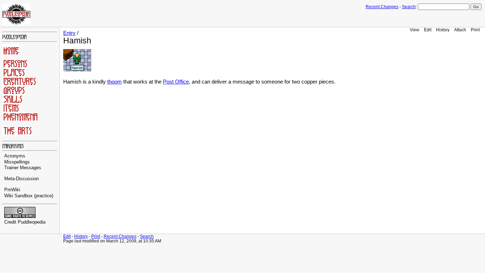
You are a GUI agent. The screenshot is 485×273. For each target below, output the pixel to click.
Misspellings (17, 162)
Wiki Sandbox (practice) (28, 195)
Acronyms (14, 156)
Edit (427, 29)
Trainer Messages (22, 167)
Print (475, 29)
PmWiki (12, 189)
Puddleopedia (31, 222)
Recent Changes (382, 6)
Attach (460, 29)
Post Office (176, 82)
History (442, 29)
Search (409, 6)
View (414, 29)
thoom (114, 82)
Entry (69, 33)
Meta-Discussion (21, 178)
